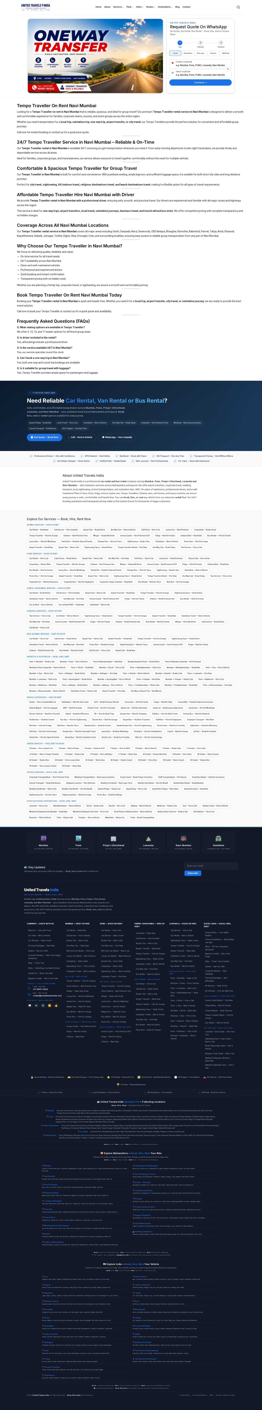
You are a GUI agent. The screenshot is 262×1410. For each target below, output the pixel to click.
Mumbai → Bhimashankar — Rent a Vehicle (47, 691)
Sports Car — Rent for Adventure (134, 708)
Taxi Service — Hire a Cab (191, 547)
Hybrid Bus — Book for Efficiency (203, 726)
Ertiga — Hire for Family (192, 564)
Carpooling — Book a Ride (40, 564)
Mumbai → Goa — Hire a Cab (183, 1016)
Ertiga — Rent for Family (165, 536)
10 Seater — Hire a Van (196, 748)
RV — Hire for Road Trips (104, 714)
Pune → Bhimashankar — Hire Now (217, 685)
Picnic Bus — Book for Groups (101, 645)
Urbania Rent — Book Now (191, 536)
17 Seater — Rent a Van (127, 754)
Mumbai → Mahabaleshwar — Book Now (183, 668)
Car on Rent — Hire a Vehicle (41, 605)
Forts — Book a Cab (65, 818)
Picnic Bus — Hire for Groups (196, 541)
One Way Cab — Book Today (164, 547)
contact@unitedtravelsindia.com (47, 996)
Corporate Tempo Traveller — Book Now (116, 582)
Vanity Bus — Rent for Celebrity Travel (80, 737)
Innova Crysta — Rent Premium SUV (162, 564)
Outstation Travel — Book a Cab (84, 691)
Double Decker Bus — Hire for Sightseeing (134, 726)
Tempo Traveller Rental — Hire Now (132, 547)
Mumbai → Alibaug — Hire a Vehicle (108, 685)
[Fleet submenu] (132, 7)
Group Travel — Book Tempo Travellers (136, 777)
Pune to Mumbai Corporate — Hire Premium (183, 662)
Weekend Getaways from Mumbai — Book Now (48, 812)
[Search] (238, 7)
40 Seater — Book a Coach (121, 760)
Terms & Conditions (199, 1395)
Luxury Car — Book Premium (171, 558)
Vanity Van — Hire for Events (78, 1001)
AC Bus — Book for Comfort (205, 731)
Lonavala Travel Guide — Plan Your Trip (220, 1033)
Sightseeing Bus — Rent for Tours (134, 645)
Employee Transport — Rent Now (200, 720)
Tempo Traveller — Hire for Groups (43, 536)
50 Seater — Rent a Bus (71, 766)
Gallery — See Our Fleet (38, 951)
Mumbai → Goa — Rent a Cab (41, 673)
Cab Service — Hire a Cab (99, 650)
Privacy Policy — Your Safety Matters (216, 934)
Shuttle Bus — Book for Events (41, 720)
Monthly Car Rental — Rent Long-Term (116, 783)
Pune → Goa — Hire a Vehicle (218, 668)
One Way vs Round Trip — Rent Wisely (146, 691)
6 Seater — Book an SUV (94, 748)
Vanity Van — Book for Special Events (76, 541)
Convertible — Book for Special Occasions (195, 702)
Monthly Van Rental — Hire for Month (153, 783)
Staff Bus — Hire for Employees (169, 720)
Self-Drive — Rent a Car (144, 558)
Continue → (200, 82)
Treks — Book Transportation (142, 818)
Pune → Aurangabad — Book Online (77, 679)
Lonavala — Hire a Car (38, 806)
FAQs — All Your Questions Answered (216, 948)
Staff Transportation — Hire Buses (172, 777)
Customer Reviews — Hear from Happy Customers (44, 957)
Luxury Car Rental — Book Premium (116, 956)
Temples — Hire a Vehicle (89, 818)
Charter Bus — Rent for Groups (104, 720)
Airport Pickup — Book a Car (109, 789)
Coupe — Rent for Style (163, 702)
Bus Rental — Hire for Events (219, 536)
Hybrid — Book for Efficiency (77, 714)
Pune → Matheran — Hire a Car (211, 679)
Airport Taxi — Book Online (94, 530)
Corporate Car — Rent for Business (43, 582)
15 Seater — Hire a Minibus (101, 754)
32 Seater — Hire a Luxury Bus (67, 760)
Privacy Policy (185, 1395)
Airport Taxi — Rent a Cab (68, 547)
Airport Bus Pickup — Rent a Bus (165, 789)
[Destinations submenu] (172, 7)
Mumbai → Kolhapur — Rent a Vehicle (183, 1037)
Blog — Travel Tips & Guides (217, 961)
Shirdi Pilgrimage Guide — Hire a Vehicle (219, 1047)
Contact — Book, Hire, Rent (225, 1395)
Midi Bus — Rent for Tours (68, 726)
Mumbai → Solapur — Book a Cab (179, 679)
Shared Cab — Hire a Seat (199, 558)
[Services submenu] (123, 7)
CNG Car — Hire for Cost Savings (148, 737)
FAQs (211, 1395)
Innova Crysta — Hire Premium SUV (135, 536)
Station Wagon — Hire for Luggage (43, 708)
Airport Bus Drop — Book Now (196, 789)
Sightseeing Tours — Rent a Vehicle (115, 971)
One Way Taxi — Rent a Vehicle (123, 530)
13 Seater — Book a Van (74, 754)
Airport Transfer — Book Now (41, 547)
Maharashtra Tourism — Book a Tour (173, 812)
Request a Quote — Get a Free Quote (43, 978)
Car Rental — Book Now (38, 530)
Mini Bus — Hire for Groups (178, 582)
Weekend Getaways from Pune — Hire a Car (91, 812)
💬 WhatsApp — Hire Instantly (117, 437)
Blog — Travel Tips (36, 963)
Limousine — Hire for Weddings (202, 708)
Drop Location (183, 72)
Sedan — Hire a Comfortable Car (42, 702)
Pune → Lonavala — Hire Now (199, 673)
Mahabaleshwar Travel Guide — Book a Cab (218, 1040)
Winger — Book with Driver (104, 536)
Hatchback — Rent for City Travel (75, 702)
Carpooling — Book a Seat (205, 530)
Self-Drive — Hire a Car (150, 530)
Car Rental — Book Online (39, 593)
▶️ (49, 1005)
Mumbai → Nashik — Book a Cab (168, 673)
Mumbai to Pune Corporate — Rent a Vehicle (47, 668)
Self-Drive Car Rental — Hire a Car (80, 951)
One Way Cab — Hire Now (73, 599)
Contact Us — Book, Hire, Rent (40, 973)
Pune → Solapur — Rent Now (148, 679)
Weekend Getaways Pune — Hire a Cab (219, 1066)
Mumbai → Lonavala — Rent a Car (43, 679)
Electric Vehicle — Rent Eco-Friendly (44, 714)
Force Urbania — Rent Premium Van (81, 986)
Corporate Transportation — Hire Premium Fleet (49, 777)
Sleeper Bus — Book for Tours (78, 1006)
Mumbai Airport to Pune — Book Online (144, 662)
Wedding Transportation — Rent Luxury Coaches (95, 777)
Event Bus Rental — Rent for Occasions (208, 777)
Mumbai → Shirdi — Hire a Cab (111, 668)
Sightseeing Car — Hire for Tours (43, 795)
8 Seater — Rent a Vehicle (146, 748)
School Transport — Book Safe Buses (45, 783)
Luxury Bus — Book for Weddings (115, 731)
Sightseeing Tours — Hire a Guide (80, 966)
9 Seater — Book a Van (171, 748)
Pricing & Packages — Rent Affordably (216, 979)
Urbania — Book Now (75, 1037)
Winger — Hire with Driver (185, 622)
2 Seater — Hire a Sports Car (41, 748)
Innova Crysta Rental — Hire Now (219, 1000)
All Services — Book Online (216, 986)
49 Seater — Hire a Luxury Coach (42, 766)
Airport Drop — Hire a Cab (136, 789)
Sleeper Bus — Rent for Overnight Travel (79, 731)
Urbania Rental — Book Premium (218, 1011)
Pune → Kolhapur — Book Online (71, 673)
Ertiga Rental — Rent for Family (218, 1005)
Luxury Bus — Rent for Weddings (42, 541)
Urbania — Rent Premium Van (75, 536)
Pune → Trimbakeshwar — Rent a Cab (143, 685)
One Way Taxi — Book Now (77, 946)
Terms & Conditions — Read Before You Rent (219, 941)
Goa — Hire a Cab (190, 806)
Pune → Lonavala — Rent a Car (183, 988)
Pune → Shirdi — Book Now (82, 668)
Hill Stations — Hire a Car (204, 812)
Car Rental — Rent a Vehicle (67, 616)
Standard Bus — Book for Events (97, 726)
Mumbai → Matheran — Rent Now (43, 685)
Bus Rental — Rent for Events (192, 599)
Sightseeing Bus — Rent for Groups (76, 795)
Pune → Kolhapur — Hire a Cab (184, 1031)
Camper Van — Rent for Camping (133, 714)
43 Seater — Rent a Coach (173, 760)
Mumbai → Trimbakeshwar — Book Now (181, 685)
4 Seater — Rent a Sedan (68, 748)
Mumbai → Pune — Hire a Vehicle (74, 662)
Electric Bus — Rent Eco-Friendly (171, 726)
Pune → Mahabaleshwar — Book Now (184, 994)
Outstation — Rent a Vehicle (166, 541)
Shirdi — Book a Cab (94, 806)
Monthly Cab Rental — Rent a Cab (42, 789)
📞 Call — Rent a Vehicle (80, 437)
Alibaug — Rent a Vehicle (141, 806)
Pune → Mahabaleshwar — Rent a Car (145, 668)
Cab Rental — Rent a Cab (100, 605)
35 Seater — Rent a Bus (95, 760)
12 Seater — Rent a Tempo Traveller (44, 754)
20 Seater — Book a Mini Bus (155, 754)
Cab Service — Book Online (65, 558)
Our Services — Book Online (39, 940)
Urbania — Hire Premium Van (103, 564)
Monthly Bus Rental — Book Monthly (189, 783)
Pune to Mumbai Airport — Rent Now (107, 662)
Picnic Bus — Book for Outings (109, 795)
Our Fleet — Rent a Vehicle (39, 935)
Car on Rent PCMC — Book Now (71, 605)
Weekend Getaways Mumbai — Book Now (218, 1059)
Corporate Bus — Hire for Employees (79, 582)
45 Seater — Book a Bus (200, 760)
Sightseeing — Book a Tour (138, 541)
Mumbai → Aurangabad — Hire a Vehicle (114, 679)
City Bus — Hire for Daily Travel (165, 714)
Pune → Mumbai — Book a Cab (41, 662)
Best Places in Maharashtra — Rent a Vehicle (133, 812)
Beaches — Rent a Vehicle (40, 818)
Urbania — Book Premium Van (162, 599)
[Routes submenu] (154, 7)
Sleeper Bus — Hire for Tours (110, 541)
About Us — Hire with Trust (39, 930)
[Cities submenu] (142, 7)
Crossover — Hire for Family (136, 702)
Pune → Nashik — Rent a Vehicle (136, 673)
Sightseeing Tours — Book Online (98, 547)
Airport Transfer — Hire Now (113, 691)
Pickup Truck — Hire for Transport (101, 708)
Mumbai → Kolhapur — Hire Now (104, 673)
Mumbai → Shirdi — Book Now (183, 1011)
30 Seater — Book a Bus (39, 760)
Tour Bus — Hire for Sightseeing (73, 720)
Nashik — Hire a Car (117, 806)
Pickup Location (184, 62)
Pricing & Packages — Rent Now (41, 946)
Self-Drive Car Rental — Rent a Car (115, 951)
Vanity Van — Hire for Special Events (44, 737)
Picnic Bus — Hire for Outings (79, 1017)
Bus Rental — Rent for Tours (149, 582)
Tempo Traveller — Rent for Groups (70, 564)
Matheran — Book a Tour (167, 806)
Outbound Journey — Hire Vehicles (80, 783)
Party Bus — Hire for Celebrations (148, 731)
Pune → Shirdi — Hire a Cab (182, 1000)
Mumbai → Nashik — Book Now (184, 1026)
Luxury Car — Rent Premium (177, 530)
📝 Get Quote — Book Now (44, 437)
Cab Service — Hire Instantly (66, 530)
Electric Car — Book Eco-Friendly (115, 737)
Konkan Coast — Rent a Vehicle (215, 806)
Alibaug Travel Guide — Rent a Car (219, 1053)
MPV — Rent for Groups (72, 708)
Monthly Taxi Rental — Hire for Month (77, 789)
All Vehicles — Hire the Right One (219, 991)
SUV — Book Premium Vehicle (106, 702)
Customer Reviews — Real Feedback (216, 972)
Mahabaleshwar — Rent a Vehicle (67, 806)
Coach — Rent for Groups (177, 731)
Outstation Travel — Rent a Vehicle (43, 599)
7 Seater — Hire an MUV (120, 748)
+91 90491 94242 (40, 989)
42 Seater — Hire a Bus (147, 760)
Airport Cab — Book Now (125, 650)
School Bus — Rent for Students (196, 714)
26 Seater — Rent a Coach (208, 754)
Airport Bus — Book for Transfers (136, 720)
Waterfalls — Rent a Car (115, 818)
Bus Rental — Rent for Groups (78, 1012)
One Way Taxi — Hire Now (118, 558)
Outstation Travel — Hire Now (113, 976)
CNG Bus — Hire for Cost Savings (43, 731)
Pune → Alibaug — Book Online (75, 685)
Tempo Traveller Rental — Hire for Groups (219, 1016)
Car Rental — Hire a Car (39, 558)
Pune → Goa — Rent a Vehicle (183, 1006)
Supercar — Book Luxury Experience (168, 708)
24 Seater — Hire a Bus (182, 754)
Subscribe (193, 873)
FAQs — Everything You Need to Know (44, 968)
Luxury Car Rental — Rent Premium (81, 956)
